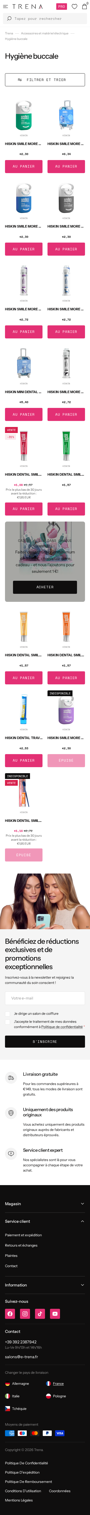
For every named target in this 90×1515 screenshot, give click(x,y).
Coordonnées (59, 1491)
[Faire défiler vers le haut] (83, 1507)
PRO (61, 6)
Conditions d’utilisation (23, 1491)
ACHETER (45, 587)
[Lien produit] (23, 134)
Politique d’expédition (22, 1472)
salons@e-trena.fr (21, 1356)
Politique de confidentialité (62, 1027)
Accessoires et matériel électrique (44, 33)
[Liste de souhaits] (75, 6)
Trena (9, 33)
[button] (5, 6)
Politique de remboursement (28, 1481)
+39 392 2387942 (20, 1341)
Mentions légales (19, 1500)
